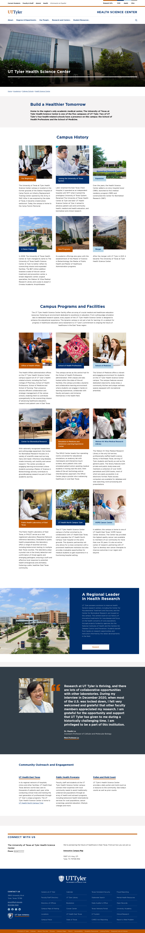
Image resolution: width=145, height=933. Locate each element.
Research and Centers (61, 20)
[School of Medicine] (109, 349)
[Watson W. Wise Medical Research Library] (109, 425)
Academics (17, 91)
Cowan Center (71, 908)
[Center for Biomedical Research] (35, 425)
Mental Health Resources (126, 897)
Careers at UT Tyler (48, 892)
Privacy (52, 931)
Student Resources (80, 20)
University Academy (124, 908)
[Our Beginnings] (35, 162)
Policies (33, 931)
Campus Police (46, 919)
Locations (44, 914)
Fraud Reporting (123, 892)
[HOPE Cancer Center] (109, 506)
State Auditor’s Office (100, 903)
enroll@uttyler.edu (15, 902)
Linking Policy (104, 931)
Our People (44, 20)
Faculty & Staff (28, 3)
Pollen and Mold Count (104, 777)
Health (45, 3)
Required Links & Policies (119, 931)
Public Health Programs (68, 777)
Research (95, 647)
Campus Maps (61, 931)
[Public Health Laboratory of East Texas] (35, 506)
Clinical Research (123, 914)
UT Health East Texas (29, 777)
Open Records (122, 903)
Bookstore (70, 903)
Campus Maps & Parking (50, 908)
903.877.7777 (19, 851)
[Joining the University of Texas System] (72, 162)
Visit (118, 3)
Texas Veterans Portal (100, 908)
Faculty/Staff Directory (49, 897)
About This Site (43, 931)
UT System (96, 914)
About (10, 20)
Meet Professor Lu (71, 738)
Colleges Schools (28, 91)
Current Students (14, 3)
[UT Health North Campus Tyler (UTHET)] (72, 506)
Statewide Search (98, 897)
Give (132, 3)
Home (10, 91)
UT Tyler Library (72, 897)
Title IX (70, 931)
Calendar (69, 892)
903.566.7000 (13, 905)
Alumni (38, 3)
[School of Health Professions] (72, 349)
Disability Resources (91, 931)
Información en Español (58, 3)
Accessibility (78, 931)
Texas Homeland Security (101, 892)
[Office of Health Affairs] (35, 349)
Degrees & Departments (26, 20)
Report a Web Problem (125, 919)
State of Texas (71, 919)
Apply (126, 3)
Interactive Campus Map (73, 851)
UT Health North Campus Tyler (31, 803)
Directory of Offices (48, 903)
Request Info (108, 3)
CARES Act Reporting (100, 919)
